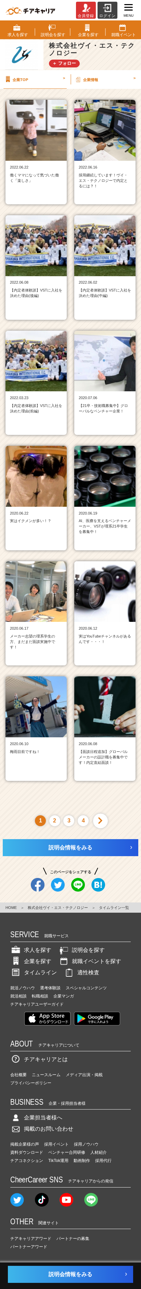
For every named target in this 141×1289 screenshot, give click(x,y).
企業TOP (39, 78)
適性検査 (88, 972)
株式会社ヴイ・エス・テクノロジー (58, 908)
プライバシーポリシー (30, 1083)
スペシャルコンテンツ (86, 988)
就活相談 (18, 996)
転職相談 (40, 996)
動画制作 (82, 1160)
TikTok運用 (58, 1160)
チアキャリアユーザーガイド (37, 1004)
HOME (11, 908)
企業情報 (109, 78)
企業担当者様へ (43, 1117)
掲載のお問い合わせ (48, 1129)
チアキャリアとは (46, 1059)
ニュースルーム (46, 1074)
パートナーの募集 (72, 1238)
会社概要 (18, 1074)
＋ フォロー (64, 63)
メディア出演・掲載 (84, 1074)
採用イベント (56, 1144)
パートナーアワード (28, 1246)
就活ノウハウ (22, 988)
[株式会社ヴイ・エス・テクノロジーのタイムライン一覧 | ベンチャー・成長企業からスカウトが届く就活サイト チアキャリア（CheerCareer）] (30, 10)
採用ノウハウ (86, 1144)
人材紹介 (98, 1152)
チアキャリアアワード (30, 1238)
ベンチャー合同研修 (66, 1152)
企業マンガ (63, 996)
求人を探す (37, 950)
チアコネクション (26, 1160)
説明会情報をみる (70, 847)
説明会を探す (88, 950)
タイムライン (40, 972)
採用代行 (103, 1160)
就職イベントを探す (96, 961)
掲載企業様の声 (24, 1144)
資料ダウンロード (26, 1152)
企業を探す (37, 961)
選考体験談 (50, 988)
